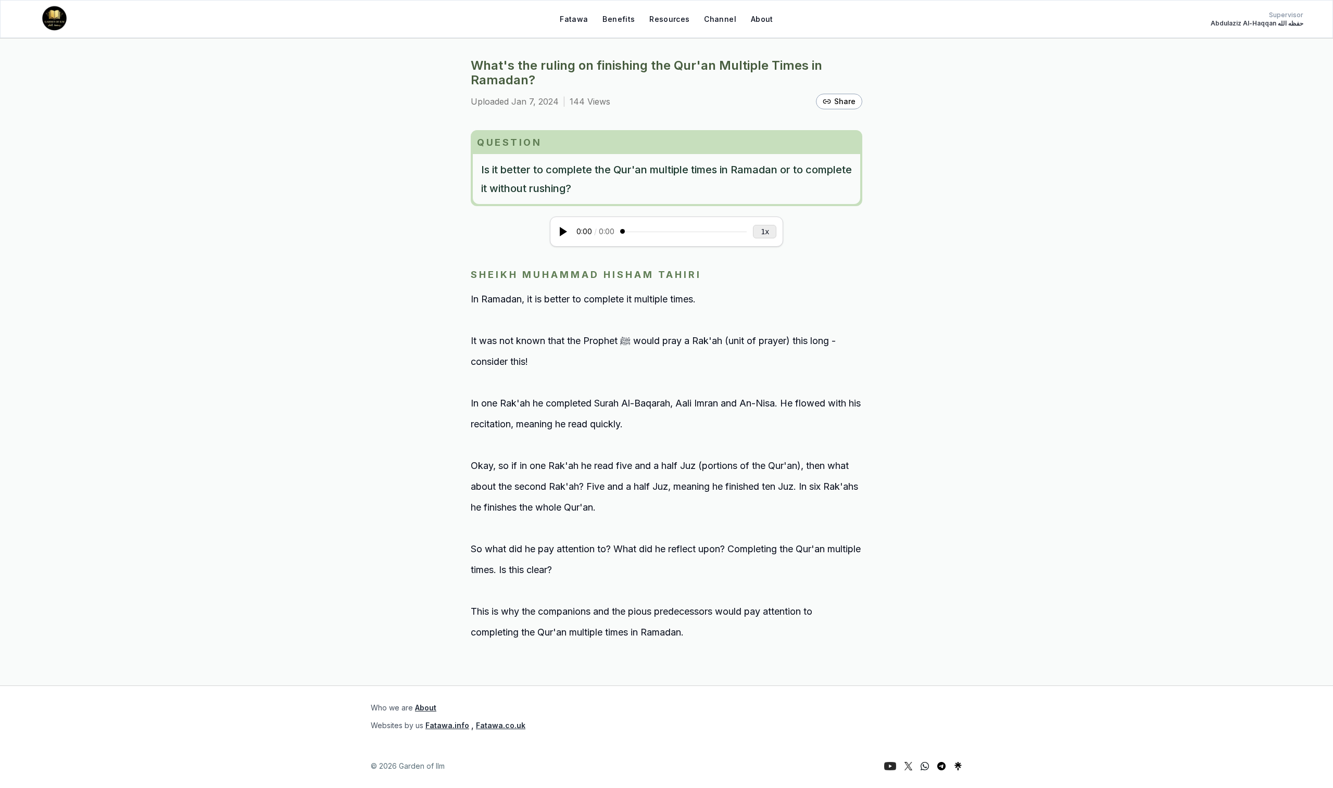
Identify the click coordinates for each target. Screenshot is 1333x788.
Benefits (618, 19)
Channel (720, 19)
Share (845, 101)
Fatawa (574, 19)
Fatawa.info (447, 725)
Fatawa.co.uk (500, 725)
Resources (669, 19)
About (762, 19)
